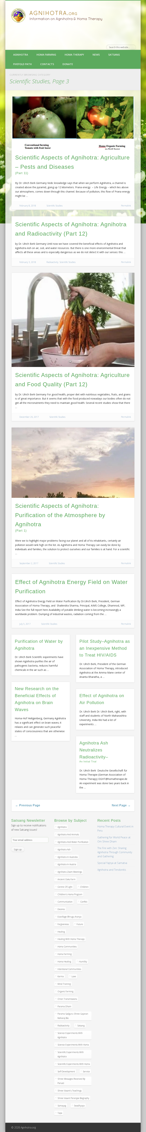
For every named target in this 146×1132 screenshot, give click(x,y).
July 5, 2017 (25, 623)
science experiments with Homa (73, 1044)
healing (61, 931)
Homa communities (67, 946)
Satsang (114, 54)
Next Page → (121, 805)
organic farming (65, 991)
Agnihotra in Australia (68, 857)
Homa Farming (46, 54)
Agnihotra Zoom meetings (70, 871)
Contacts (47, 64)
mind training (64, 983)
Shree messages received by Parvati (71, 1081)
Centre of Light (65, 886)
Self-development (66, 1071)
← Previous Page (27, 805)
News (96, 54)
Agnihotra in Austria (67, 864)
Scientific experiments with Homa (74, 1064)
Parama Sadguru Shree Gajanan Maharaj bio (73, 1016)
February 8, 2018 (27, 205)
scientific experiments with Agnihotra (71, 1054)
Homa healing (64, 961)
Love (74, 976)
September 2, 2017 (28, 563)
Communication (65, 901)
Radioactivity (52, 262)
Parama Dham (64, 1006)
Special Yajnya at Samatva (112, 863)
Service (86, 1071)
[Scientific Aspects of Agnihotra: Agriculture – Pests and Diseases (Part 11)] (73, 123)
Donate (67, 64)
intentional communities (69, 969)
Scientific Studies (54, 205)
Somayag (62, 1105)
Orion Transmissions (67, 998)
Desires (61, 909)
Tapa (60, 1112)
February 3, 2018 (27, 262)
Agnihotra (20, 54)
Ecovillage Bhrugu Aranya (69, 916)
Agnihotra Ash (64, 849)
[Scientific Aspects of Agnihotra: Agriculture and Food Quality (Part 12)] (73, 320)
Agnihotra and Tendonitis (111, 869)
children (84, 886)
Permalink (126, 205)
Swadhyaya (79, 1105)
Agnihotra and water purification (73, 842)
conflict (83, 901)
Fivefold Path (22, 64)
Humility (83, 961)
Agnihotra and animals (68, 834)
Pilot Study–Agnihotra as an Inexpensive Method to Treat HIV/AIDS (104, 648)
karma (61, 976)
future (80, 924)
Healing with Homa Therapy (71, 939)
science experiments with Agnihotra (70, 1035)
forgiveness (63, 924)
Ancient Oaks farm (66, 879)
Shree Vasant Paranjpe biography (73, 1098)
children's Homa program (70, 894)
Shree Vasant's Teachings (70, 1090)
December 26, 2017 (29, 416)
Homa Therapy (74, 54)
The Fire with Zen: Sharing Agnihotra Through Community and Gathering (114, 852)
